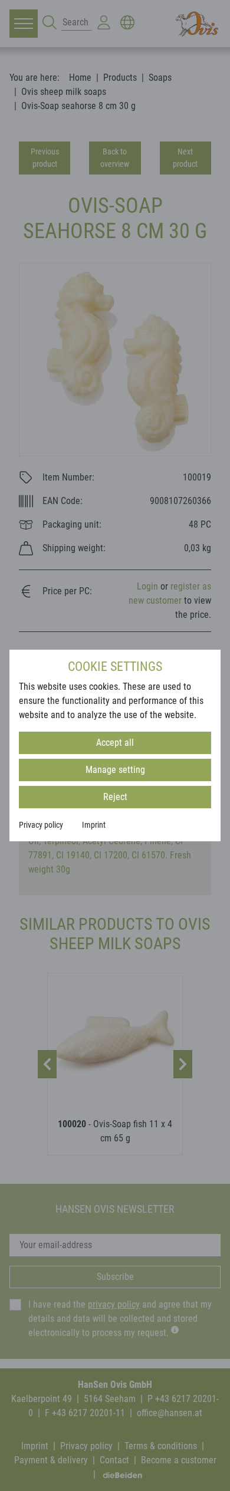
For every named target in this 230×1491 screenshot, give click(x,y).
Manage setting (115, 769)
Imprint (94, 825)
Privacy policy (41, 825)
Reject (115, 796)
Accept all (115, 742)
